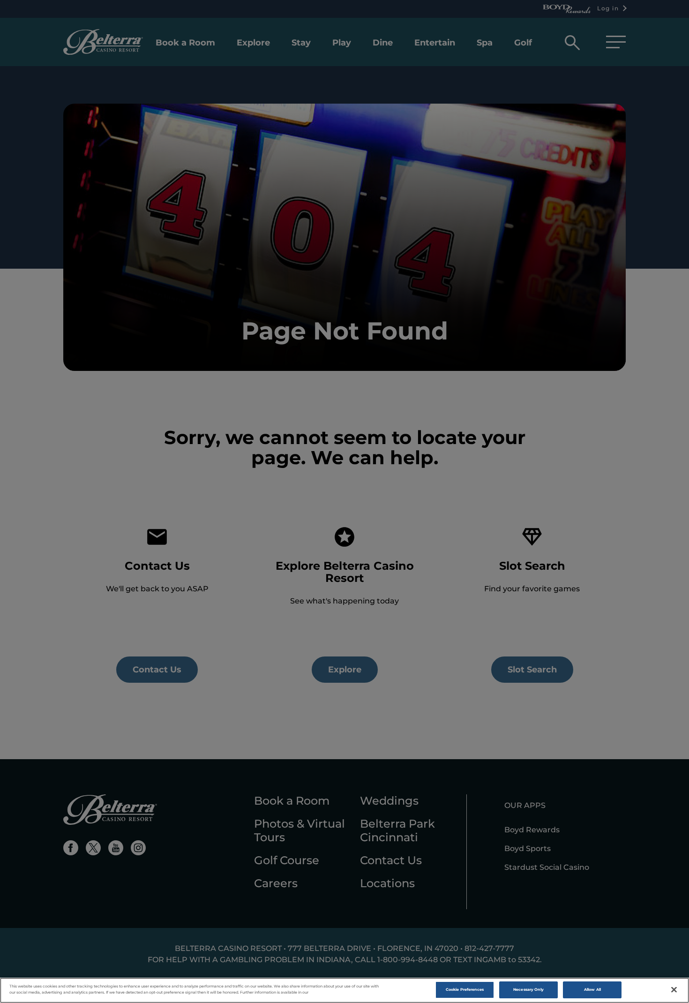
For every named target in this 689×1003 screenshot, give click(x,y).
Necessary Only (528, 989)
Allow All (592, 989)
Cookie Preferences (465, 989)
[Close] (674, 990)
